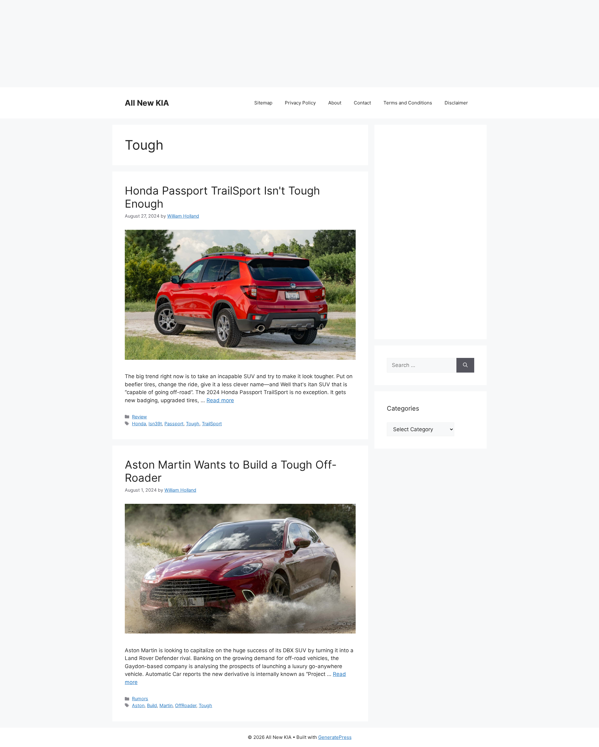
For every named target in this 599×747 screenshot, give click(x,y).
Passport (173, 423)
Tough (192, 423)
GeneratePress (335, 737)
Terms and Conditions (407, 103)
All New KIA (147, 103)
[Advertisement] (299, 43)
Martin (166, 705)
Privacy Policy (300, 103)
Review (139, 416)
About (334, 103)
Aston (138, 705)
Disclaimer (456, 103)
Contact (362, 103)
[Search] (465, 365)
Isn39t (155, 423)
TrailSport (212, 423)
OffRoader (185, 705)
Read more (220, 400)
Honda (139, 423)
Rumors (140, 698)
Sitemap (263, 103)
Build (152, 705)
